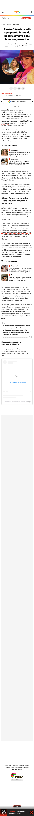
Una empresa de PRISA (17, 775)
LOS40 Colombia (17, 12)
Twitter (15, 88)
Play (31, 812)
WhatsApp (19, 88)
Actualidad (16, 24)
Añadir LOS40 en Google (18, 101)
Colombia (4, 19)
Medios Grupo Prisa (17, 780)
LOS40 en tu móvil (17, 769)
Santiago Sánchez (6, 93)
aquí (3, 355)
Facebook (11, 88)
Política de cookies (9, 767)
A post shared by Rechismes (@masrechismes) (17, 401)
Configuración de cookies (22, 767)
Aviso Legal (8, 765)
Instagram (13, 750)
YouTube (17, 750)
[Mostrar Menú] (2, 12)
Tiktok (9, 750)
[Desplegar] (17, 806)
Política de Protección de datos (21, 765)
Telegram (23, 88)
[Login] (31, 12)
